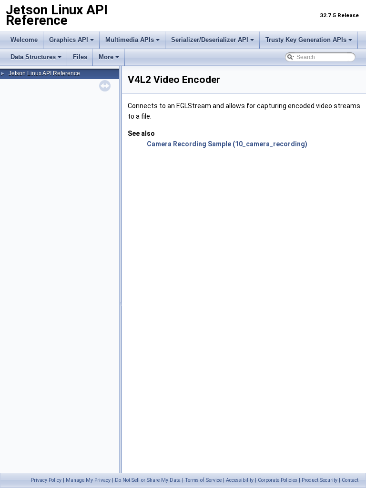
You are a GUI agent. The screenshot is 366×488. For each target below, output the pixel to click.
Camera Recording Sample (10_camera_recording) (227, 144)
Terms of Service (203, 480)
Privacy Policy (46, 480)
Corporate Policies (277, 480)
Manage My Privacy (88, 480)
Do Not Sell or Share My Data (148, 480)
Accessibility (240, 480)
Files (80, 57)
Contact (350, 480)
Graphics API (68, 39)
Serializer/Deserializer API (209, 39)
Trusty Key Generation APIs (305, 39)
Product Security (319, 480)
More (106, 57)
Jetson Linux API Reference (44, 73)
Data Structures (33, 57)
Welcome (24, 39)
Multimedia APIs (129, 39)
